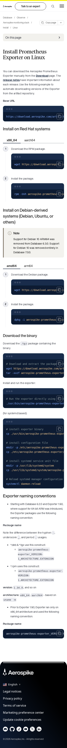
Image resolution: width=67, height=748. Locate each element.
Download (42, 76)
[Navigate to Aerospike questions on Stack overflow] (18, 730)
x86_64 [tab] (12, 140)
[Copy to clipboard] (60, 116)
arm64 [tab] (28, 266)
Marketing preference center (23, 712)
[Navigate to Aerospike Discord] (5, 730)
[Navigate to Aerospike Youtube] (25, 730)
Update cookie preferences (22, 720)
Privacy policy (12, 698)
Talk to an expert (30, 6)
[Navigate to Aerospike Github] (12, 730)
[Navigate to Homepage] (7, 6)
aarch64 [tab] (29, 140)
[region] (33, 116)
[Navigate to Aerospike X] (32, 730)
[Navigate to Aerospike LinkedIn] (39, 730)
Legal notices (12, 691)
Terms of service (14, 705)
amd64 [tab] (12, 266)
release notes (11, 80)
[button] (53, 6)
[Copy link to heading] (52, 129)
